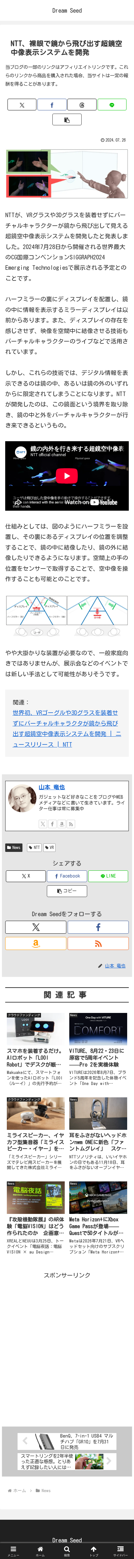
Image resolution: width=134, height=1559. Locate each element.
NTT (37, 847)
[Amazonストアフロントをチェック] (62, 824)
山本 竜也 (52, 787)
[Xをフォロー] (43, 824)
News (16, 847)
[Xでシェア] (21, 104)
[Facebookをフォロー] (52, 824)
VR (52, 847)
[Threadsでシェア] (81, 104)
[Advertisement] (67, 1347)
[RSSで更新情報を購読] (71, 824)
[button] (66, 119)
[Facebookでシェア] (51, 104)
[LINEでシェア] (112, 104)
